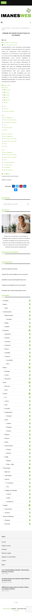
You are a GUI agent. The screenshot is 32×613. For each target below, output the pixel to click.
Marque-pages (7, 85)
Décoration (17, 378)
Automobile (18, 360)
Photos (6, 109)
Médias (17, 323)
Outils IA (18, 494)
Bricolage (17, 371)
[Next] (9, 2)
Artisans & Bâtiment (16, 516)
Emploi (17, 442)
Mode (17, 308)
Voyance (18, 431)
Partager (5, 87)
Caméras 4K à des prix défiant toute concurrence (15, 274)
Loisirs (17, 419)
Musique (17, 434)
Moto (18, 364)
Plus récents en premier (10, 120)
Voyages (16, 505)
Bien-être (17, 386)
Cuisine (17, 375)
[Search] (30, 22)
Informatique (17, 475)
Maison (16, 367)
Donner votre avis (7, 134)
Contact (4, 560)
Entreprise (16, 330)
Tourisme (17, 512)
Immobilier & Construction (10, 42)
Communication (16, 311)
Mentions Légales (6, 553)
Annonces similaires (9, 111)
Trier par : (7, 117)
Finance (17, 349)
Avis (5, 106)
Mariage (18, 460)
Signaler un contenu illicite (9, 557)
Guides (18, 498)
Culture (17, 401)
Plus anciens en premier (10, 122)
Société (16, 393)
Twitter (7, 92)
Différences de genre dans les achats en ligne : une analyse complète (15, 588)
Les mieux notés (8, 165)
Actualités (16, 300)
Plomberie (17, 520)
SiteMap (16, 610)
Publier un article (6, 545)
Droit (17, 404)
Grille (8, 174)
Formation (18, 416)
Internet (17, 479)
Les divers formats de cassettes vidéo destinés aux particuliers (15, 579)
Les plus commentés (9, 162)
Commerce (17, 345)
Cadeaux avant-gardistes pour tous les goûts (14, 285)
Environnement (17, 445)
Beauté (16, 304)
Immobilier (17, 352)
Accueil (3, 28)
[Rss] (16, 602)
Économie (17, 408)
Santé (16, 382)
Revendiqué (7, 167)
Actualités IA (18, 501)
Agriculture (17, 334)
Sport (17, 390)
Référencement (17, 315)
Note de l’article (8, 127)
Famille (17, 457)
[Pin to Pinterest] (21, 186)
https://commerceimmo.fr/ (10, 45)
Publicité (17, 326)
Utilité (5, 130)
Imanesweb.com (7, 608)
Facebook (7, 90)
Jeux (18, 486)
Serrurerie (17, 524)
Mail (6, 102)
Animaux (18, 449)
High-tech (17, 472)
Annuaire (4, 549)
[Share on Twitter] (17, 186)
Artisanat (17, 337)
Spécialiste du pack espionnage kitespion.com (14, 279)
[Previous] (8, 2)
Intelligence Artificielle (17, 490)
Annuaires (18, 319)
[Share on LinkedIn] (24, 186)
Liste (4, 174)
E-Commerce (18, 483)
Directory (8, 28)
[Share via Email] (15, 189)
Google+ (7, 95)
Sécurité (18, 453)
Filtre (3, 115)
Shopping (18, 427)
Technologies (16, 468)
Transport (17, 356)
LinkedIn (7, 100)
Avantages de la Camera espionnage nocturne (14, 290)
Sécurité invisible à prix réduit (9, 269)
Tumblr (7, 97)
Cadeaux (18, 423)
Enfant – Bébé (18, 464)
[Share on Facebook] (13, 186)
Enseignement (17, 412)
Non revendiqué (8, 170)
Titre (5, 125)
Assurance (17, 341)
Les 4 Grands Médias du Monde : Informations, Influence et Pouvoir (15, 570)
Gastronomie (17, 509)
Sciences (17, 438)
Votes (5, 146)
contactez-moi (22, 247)
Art (17, 397)
